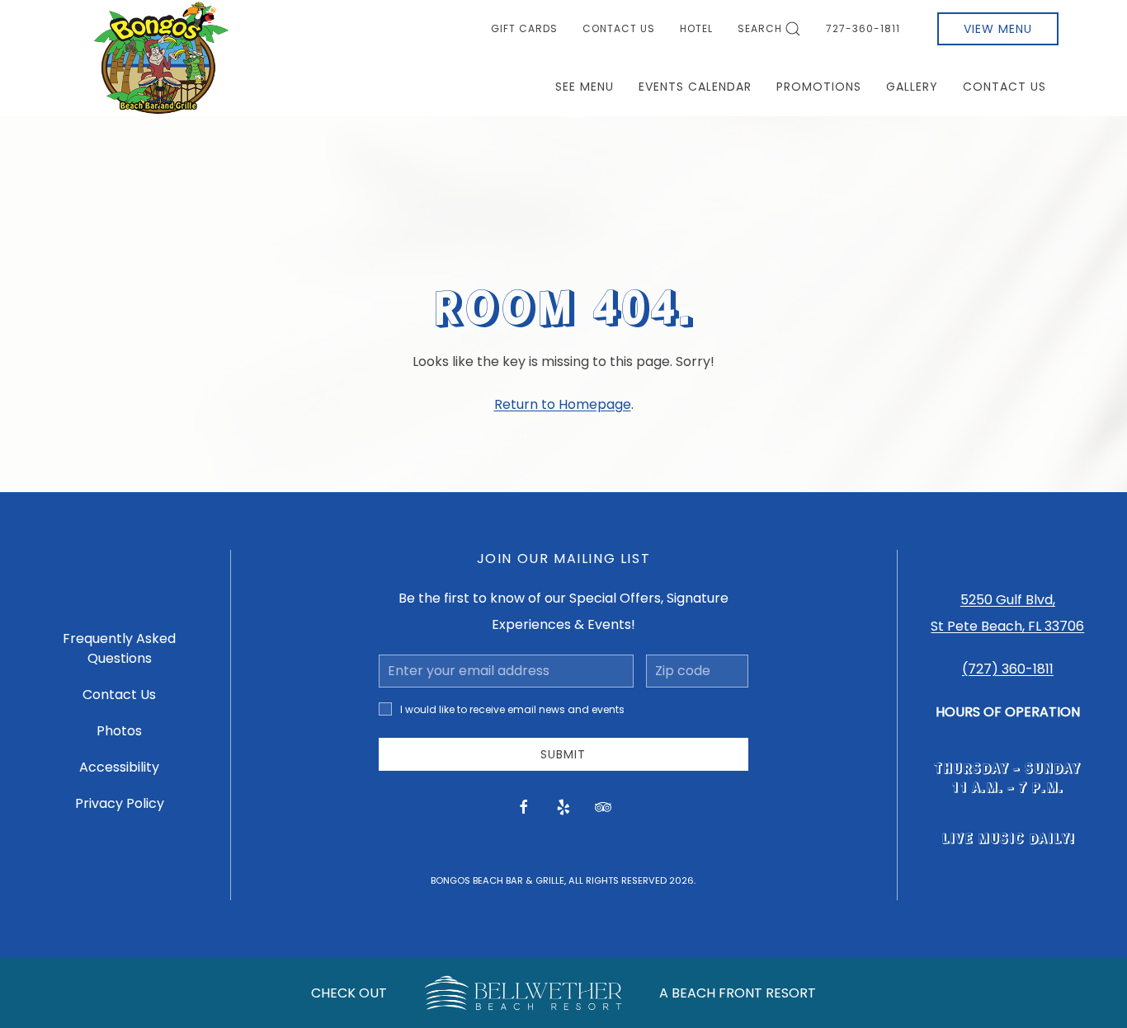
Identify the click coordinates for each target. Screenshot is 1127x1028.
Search (760, 28)
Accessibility (119, 767)
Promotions (818, 86)
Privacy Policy (119, 803)
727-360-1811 (863, 28)
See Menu (584, 86)
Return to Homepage (562, 404)
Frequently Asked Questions (119, 648)
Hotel (696, 28)
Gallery (912, 86)
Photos (119, 730)
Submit (563, 754)
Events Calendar (695, 86)
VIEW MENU (998, 29)
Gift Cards (524, 28)
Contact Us (618, 28)
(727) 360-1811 (1008, 669)
